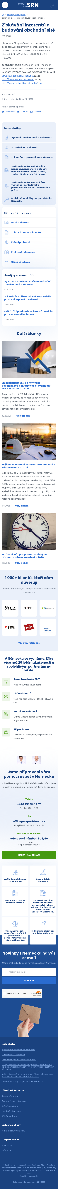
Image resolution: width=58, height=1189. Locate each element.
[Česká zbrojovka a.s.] (10, 608)
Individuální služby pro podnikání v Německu (22, 1081)
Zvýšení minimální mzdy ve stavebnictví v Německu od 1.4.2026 (28, 466)
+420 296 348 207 (29, 804)
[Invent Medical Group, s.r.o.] (48, 627)
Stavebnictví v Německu (13, 1055)
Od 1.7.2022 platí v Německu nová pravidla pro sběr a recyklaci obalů (28, 315)
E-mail (37, 111)
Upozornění (33, 1176)
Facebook (10, 111)
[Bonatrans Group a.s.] (48, 608)
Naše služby (12, 128)
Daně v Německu (10, 1096)
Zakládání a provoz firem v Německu (19, 1060)
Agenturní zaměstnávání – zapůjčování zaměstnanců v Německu (27, 285)
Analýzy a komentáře (19, 275)
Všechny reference (29, 642)
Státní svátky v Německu (13, 1131)
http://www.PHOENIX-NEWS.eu (18, 79)
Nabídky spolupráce (16, 14)
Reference (6, 1150)
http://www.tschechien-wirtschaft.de (22, 83)
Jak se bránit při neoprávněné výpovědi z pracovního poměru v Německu (27, 300)
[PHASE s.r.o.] (10, 627)
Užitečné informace (18, 213)
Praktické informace (11, 1111)
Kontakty (23, 1176)
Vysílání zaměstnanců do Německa (18, 1050)
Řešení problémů (10, 1106)
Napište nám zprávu (29, 855)
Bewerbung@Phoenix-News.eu (18, 75)
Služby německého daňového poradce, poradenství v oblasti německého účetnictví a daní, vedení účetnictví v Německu (29, 1066)
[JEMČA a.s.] (29, 627)
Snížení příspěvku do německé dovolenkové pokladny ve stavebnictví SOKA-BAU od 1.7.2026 (26, 385)
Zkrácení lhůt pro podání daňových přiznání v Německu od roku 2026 (24, 556)
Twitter (25, 111)
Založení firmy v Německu (14, 1101)
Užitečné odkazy (9, 1116)
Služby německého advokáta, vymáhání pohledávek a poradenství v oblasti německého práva (27, 1075)
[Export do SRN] (3, 15)
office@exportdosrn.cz (29, 821)
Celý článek (23, 415)
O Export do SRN (11, 1139)
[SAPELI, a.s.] (29, 608)
